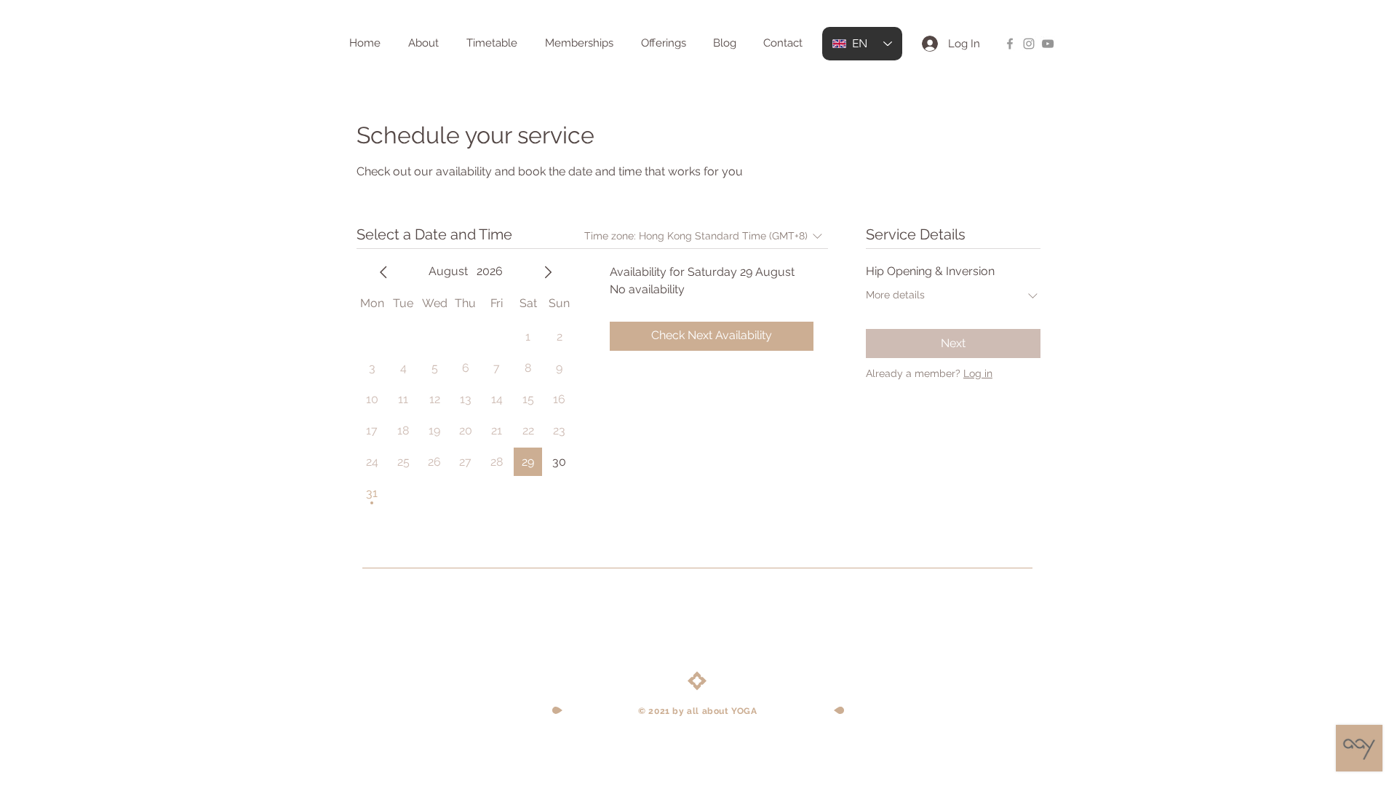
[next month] (548, 272)
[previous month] (383, 272)
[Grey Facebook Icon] (1010, 43)
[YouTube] (1047, 43)
